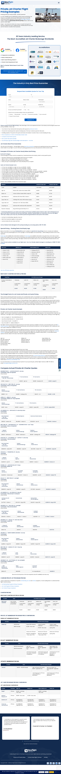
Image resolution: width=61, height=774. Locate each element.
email (3, 243)
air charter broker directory (39, 355)
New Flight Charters (25, 19)
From (9, 94)
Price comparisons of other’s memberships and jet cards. (14, 134)
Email (24, 104)
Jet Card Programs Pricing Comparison (10, 586)
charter (34, 580)
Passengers (41, 99)
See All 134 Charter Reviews (30, 743)
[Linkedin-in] (51, 763)
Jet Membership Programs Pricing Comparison (12, 584)
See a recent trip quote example (9, 138)
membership (23, 580)
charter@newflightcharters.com (10, 363)
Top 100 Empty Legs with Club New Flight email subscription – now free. (17, 140)
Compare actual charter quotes (9, 136)
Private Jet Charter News (19, 757)
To (31, 94)
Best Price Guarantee (29, 146)
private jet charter (33, 129)
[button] (59, 3)
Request (30, 119)
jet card (28, 580)
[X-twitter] (48, 763)
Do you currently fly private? (15, 109)
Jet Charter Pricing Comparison (9, 588)
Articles (46, 757)
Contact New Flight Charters (35, 757)
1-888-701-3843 (59, 363)
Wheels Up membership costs (13, 359)
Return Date (26, 99)
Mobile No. (40, 104)
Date (9, 99)
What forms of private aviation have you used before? (21, 112)
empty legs (27, 236)
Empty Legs (3, 236)
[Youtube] (57, 763)
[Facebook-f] (54, 763)
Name (9, 104)
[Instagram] (59, 763)
